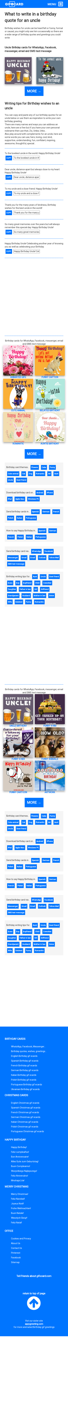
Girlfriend (45, 589)
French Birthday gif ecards (24, 1065)
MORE (34, 91)
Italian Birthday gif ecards (23, 1075)
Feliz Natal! (16, 1222)
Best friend (21, 480)
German (46, 512)
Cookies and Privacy (21, 1238)
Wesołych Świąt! (19, 1218)
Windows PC (33, 499)
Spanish (35, 512)
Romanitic (39, 602)
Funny (52, 467)
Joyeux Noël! (17, 1203)
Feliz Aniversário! (19, 1175)
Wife (10, 602)
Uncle (10, 480)
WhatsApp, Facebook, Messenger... (28, 1046)
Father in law (25, 589)
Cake (44, 467)
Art (49, 474)
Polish (10, 518)
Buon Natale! (17, 1213)
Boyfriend (27, 583)
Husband (26, 596)
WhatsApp (36, 551)
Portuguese (31, 518)
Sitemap (15, 1262)
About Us (15, 1243)
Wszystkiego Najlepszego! (24, 1171)
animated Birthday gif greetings (39, 1327)
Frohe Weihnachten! (21, 1208)
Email (32, 558)
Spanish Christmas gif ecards (25, 1107)
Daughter (12, 589)
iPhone (50, 493)
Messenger (13, 558)
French (56, 512)
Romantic (40, 474)
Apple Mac (19, 499)
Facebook (48, 551)
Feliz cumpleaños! (20, 1152)
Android (39, 493)
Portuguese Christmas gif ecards (27, 1131)
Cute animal (13, 474)
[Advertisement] (34, 296)
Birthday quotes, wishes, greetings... (29, 1051)
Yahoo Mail (54, 558)
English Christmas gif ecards (25, 1103)
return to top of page (34, 1293)
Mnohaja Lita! (17, 1180)
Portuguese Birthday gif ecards (26, 1084)
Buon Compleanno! (20, 1166)
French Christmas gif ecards (25, 1112)
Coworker (47, 583)
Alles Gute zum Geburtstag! (24, 1161)
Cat (23, 474)
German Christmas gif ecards (25, 1117)
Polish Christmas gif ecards (24, 1126)
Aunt (56, 474)
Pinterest (15, 1253)
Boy (17, 583)
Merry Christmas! (19, 1194)
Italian (19, 518)
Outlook (42, 558)
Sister (51, 596)
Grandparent (13, 596)
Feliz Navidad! (18, 1199)
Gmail (24, 558)
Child (37, 583)
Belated (18, 602)
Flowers (34, 467)
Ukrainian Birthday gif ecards (25, 1089)
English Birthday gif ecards (24, 1056)
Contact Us (16, 1248)
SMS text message (16, 564)
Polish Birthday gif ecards (23, 1080)
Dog (30, 474)
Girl (35, 589)
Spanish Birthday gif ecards (24, 1061)
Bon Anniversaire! (20, 1156)
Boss (10, 583)
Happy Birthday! (19, 1147)
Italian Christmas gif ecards (24, 1122)
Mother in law (39, 596)
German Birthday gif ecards (24, 1070)
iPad (10, 499)
